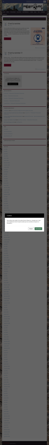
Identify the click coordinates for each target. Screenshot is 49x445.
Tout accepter (38, 228)
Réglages (31, 228)
